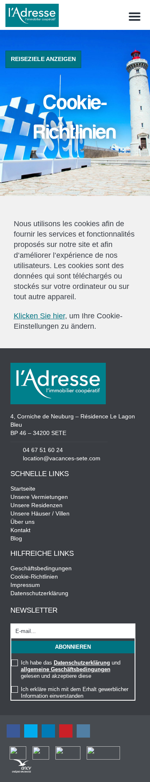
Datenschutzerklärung (39, 593)
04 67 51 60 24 (43, 450)
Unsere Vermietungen (39, 497)
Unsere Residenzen (36, 505)
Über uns (22, 521)
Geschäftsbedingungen (41, 568)
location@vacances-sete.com (61, 458)
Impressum (25, 585)
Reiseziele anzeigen (43, 59)
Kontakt (20, 530)
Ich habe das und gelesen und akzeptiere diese (70, 669)
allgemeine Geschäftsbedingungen (65, 669)
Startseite (22, 488)
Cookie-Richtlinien (34, 576)
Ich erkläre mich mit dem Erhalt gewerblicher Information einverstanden (74, 692)
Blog (16, 538)
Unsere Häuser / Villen (40, 513)
